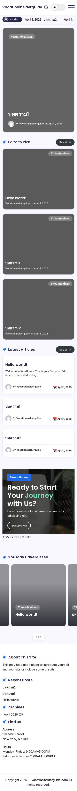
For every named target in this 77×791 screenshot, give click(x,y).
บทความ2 (49, 19)
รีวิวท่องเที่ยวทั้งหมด (22, 36)
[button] (46, 7)
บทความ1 (12, 406)
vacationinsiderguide (22, 7)
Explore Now (19, 525)
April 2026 (11, 714)
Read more (38, 80)
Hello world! (16, 365)
